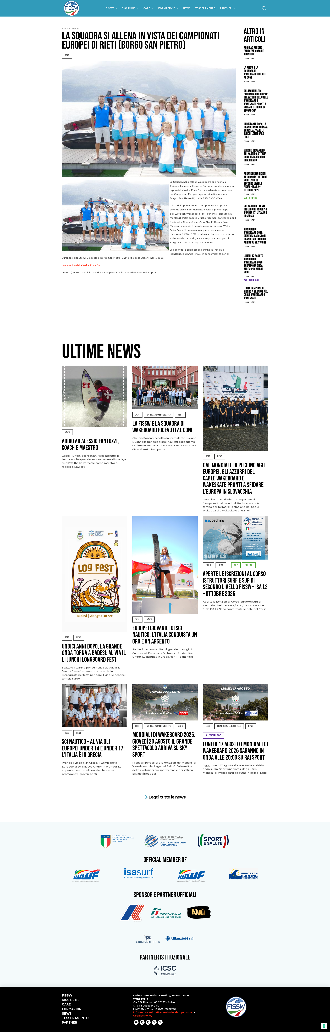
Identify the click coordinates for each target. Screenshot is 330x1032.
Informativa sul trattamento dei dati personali (163, 1012)
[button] (264, 8)
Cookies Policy (142, 1015)
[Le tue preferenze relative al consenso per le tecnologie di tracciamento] (324, 1026)
